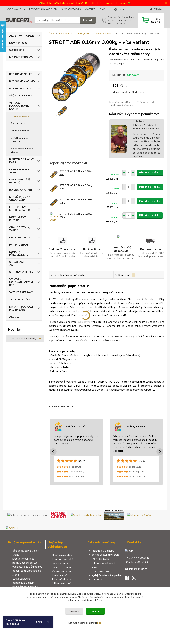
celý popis (119, 63)
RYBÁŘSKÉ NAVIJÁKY (22, 81)
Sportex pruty (60, 563)
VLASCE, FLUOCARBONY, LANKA (19, 105)
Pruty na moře (60, 575)
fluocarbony (18, 123)
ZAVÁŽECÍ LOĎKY (20, 299)
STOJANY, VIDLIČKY (21, 272)
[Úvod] (19, 20)
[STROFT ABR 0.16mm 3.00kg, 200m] (54, 217)
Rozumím (95, 611)
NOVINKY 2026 (18, 43)
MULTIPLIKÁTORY (20, 88)
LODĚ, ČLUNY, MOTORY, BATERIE (20, 208)
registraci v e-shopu (103, 550)
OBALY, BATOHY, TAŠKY (19, 229)
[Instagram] (136, 579)
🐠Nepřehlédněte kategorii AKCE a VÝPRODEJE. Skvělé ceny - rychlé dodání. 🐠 (85, 3)
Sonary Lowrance (62, 567)
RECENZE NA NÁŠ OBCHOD (43, 9)
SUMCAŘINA (16, 50)
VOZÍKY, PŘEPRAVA (21, 292)
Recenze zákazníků (62, 559)
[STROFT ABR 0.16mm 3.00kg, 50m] (54, 188)
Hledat (87, 20)
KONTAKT (90, 9)
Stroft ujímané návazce (19, 139)
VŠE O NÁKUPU (14, 9)
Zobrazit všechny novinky (22, 338)
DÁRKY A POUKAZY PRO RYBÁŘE (21, 308)
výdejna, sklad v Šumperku (27, 566)
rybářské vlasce (20, 116)
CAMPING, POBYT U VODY (21, 171)
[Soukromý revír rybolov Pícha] (85, 515)
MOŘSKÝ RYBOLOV (21, 57)
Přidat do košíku (149, 172)
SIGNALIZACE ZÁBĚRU (17, 263)
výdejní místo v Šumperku (106, 575)
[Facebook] (128, 579)
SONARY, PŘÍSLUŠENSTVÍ (19, 253)
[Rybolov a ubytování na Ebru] (114, 515)
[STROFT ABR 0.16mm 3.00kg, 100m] (54, 202)
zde (99, 622)
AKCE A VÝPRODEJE (21, 35)
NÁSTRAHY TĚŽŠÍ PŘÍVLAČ (20, 181)
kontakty (97, 579)
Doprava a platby (62, 555)
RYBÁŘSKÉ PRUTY (20, 74)
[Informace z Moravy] (140, 515)
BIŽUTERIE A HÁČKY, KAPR (21, 161)
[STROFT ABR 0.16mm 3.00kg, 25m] (54, 174)
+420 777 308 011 (119, 20)
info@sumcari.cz (151, 128)
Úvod (51, 33)
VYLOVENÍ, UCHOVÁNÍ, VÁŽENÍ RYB (21, 282)
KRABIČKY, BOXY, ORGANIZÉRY (19, 198)
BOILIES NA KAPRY (20, 189)
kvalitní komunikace (23, 558)
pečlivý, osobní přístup (25, 562)
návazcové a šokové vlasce (22, 150)
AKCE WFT (16, 317)
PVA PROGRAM (18, 244)
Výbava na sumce (62, 571)
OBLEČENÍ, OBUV (19, 237)
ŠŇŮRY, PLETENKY (20, 95)
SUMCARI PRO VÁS (71, 9)
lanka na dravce (20, 130)
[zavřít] (166, 3)
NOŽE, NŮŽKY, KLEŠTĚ (17, 219)
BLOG (103, 9)
